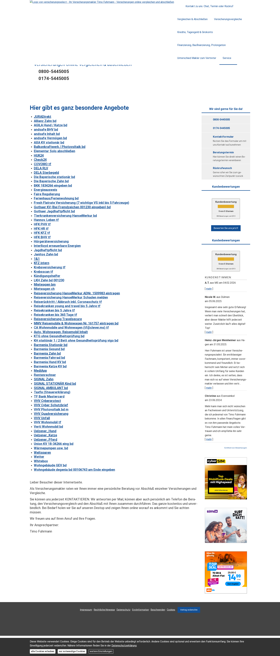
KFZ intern (41, 263)
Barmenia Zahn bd (47, 353)
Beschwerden (158, 609)
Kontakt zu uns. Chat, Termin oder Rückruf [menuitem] (209, 6)
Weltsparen (42, 452)
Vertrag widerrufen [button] (189, 610)
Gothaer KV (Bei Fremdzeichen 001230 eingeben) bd (72, 207)
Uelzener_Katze (45, 435)
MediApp (40, 371)
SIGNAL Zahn (43, 379)
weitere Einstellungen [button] (101, 651)
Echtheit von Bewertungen (235, 448)
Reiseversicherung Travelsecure (58, 319)
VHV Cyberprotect (47, 401)
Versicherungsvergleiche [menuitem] (228, 19)
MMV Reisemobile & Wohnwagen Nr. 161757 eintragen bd (76, 323)
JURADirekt (42, 117)
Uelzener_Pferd (45, 439)
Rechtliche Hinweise (104, 609)
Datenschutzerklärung (124, 645)
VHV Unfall (42, 418)
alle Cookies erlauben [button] (42, 651)
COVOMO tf (42, 164)
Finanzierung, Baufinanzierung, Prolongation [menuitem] (201, 45)
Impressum (86, 609)
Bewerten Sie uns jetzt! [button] (226, 228)
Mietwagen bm (45, 284)
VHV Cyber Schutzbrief (51, 405)
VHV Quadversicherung (51, 414)
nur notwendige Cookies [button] (72, 651)
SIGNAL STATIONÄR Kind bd (55, 383)
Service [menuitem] (227, 58)
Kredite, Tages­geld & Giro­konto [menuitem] (195, 32)
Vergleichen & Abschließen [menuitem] (192, 19)
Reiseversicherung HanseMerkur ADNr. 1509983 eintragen (77, 293)
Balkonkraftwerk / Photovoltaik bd (59, 147)
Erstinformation (140, 609)
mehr (209, 288)
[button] (140, 97)
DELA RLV (41, 168)
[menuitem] (178, 6)
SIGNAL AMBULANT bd (51, 388)
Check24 (40, 160)
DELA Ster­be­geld (46, 173)
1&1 (37, 259)
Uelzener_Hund (45, 431)
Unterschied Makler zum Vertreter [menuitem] (196, 58)
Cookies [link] (171, 609)
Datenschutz (123, 609)
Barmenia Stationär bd (50, 345)
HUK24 (39, 155)
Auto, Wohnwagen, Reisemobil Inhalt (61, 332)
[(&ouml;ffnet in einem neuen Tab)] (226, 498)
